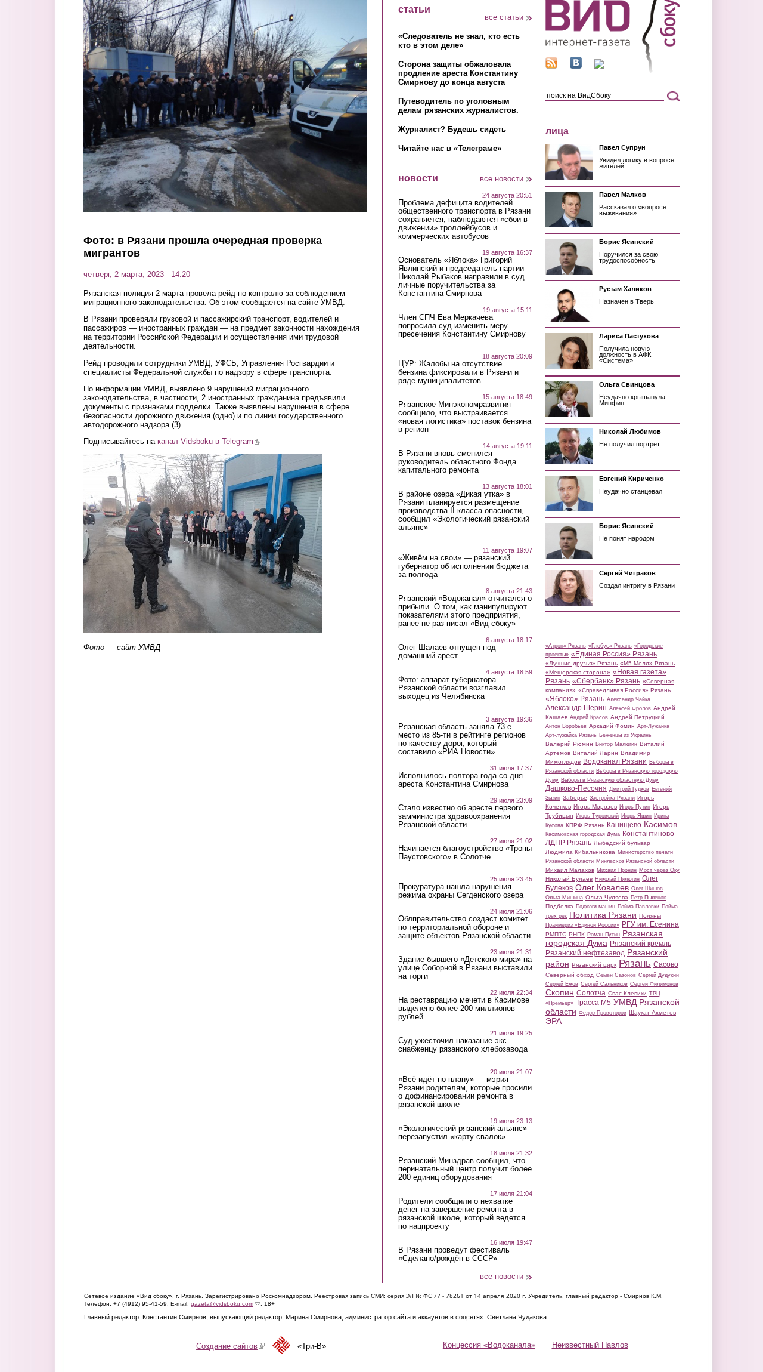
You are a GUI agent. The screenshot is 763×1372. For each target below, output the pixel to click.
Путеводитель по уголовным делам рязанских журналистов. (458, 106)
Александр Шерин (576, 708)
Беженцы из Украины (625, 735)
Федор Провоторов (602, 1013)
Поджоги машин (595, 906)
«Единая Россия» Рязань (614, 654)
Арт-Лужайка (653, 726)
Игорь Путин (634, 807)
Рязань (635, 963)
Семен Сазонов (616, 975)
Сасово (665, 964)
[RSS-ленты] (551, 65)
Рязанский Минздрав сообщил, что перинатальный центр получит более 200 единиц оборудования (465, 1169)
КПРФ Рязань (585, 825)
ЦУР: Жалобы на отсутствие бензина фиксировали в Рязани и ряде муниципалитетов (458, 372)
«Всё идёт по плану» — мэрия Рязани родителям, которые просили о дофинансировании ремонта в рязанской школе (465, 1092)
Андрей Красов (589, 717)
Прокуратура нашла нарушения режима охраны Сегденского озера (460, 891)
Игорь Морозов (595, 806)
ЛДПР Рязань (568, 842)
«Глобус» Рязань (610, 646)
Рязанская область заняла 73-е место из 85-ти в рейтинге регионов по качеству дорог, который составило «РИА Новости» (462, 739)
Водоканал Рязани (615, 761)
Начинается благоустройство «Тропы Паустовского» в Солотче (465, 852)
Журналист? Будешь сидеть (452, 129)
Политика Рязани (603, 915)
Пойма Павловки (638, 906)
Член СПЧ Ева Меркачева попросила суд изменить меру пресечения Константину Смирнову (462, 325)
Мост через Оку (659, 870)
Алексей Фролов (630, 708)
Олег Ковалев (602, 887)
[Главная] (612, 70)
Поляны (650, 915)
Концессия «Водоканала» (489, 1344)
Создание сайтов (230, 1346)
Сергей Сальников (604, 984)
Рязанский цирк (594, 964)
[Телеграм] (599, 65)
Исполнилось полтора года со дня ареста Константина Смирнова (460, 780)
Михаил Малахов (569, 870)
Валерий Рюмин (569, 744)
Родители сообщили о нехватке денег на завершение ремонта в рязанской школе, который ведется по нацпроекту (461, 1214)
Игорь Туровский (597, 816)
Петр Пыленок (648, 898)
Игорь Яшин (636, 816)
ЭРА (553, 1021)
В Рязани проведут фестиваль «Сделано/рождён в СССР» (454, 1254)
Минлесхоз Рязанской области (635, 861)
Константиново (648, 834)
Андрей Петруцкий (637, 717)
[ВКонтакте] (576, 65)
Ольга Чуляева (606, 897)
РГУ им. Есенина (650, 924)
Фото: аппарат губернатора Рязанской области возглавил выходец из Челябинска (452, 688)
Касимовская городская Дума (582, 834)
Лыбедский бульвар (622, 843)
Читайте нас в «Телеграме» (449, 148)
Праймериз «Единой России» (582, 925)
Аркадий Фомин (612, 726)
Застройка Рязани (612, 798)
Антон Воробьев (566, 726)
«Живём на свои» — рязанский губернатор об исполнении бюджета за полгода (463, 566)
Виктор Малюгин (616, 744)
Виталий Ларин (595, 753)
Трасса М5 (593, 1002)
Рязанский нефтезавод (585, 953)
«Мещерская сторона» (577, 672)
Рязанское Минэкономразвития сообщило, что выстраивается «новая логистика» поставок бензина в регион (464, 417)
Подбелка (559, 906)
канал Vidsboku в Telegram (208, 441)
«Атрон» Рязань (565, 646)
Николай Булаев (569, 878)
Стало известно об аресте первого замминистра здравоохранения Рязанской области (460, 816)
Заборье (575, 797)
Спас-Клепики (627, 993)
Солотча (591, 993)
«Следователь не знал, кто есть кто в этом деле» (459, 41)
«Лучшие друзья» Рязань (581, 663)
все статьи (504, 17)
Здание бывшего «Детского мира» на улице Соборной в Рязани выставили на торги (465, 968)
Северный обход (569, 975)
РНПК (577, 934)
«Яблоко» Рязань (574, 699)
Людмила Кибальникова (580, 852)
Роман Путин (603, 935)
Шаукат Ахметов (652, 1012)
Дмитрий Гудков (629, 789)
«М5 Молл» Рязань (647, 663)
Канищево (624, 825)
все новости (501, 178)
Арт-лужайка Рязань (571, 735)
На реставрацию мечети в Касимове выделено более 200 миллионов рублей (463, 1008)
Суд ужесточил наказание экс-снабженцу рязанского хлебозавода (463, 1045)
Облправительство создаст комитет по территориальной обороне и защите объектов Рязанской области (464, 927)
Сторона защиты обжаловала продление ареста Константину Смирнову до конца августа (458, 73)
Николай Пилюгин (617, 879)
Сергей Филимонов (654, 984)
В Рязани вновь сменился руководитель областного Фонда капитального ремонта (457, 461)
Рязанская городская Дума (604, 938)
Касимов (660, 824)
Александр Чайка (628, 699)
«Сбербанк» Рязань (606, 681)
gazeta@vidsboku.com (225, 1303)
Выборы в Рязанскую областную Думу (610, 780)
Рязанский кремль (640, 943)
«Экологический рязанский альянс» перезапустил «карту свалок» (462, 1132)
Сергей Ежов (561, 984)
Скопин (559, 992)
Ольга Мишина (564, 898)
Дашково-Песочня (576, 788)
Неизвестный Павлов (590, 1344)
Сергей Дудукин (658, 975)
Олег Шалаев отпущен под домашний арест (447, 651)
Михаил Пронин (617, 870)
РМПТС (555, 934)
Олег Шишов (647, 889)
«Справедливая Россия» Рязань (624, 690)
